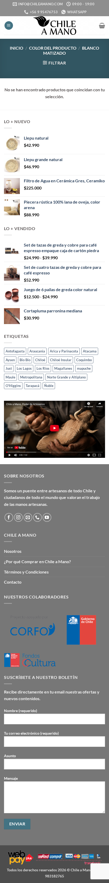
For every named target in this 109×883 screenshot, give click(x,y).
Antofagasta (15, 351)
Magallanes (63, 368)
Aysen (10, 360)
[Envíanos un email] (28, 517)
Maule (10, 377)
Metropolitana (31, 377)
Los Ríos (43, 368)
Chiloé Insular (60, 360)
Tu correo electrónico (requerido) (31, 733)
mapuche (84, 368)
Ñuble (48, 386)
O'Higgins (13, 386)
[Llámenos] (37, 517)
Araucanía (37, 351)
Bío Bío (25, 360)
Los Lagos (24, 368)
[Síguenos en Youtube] (47, 517)
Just (9, 368)
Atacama (90, 351)
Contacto (12, 581)
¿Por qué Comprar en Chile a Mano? (37, 561)
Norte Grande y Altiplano (66, 377)
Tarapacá (32, 386)
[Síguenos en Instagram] (18, 517)
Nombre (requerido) (20, 710)
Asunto (10, 755)
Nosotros (12, 551)
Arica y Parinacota (64, 351)
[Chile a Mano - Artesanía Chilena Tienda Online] (54, 25)
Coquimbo (84, 360)
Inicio (16, 47)
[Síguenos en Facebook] (8, 517)
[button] (8, 25)
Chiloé (40, 360)
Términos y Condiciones (26, 571)
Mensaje (11, 778)
